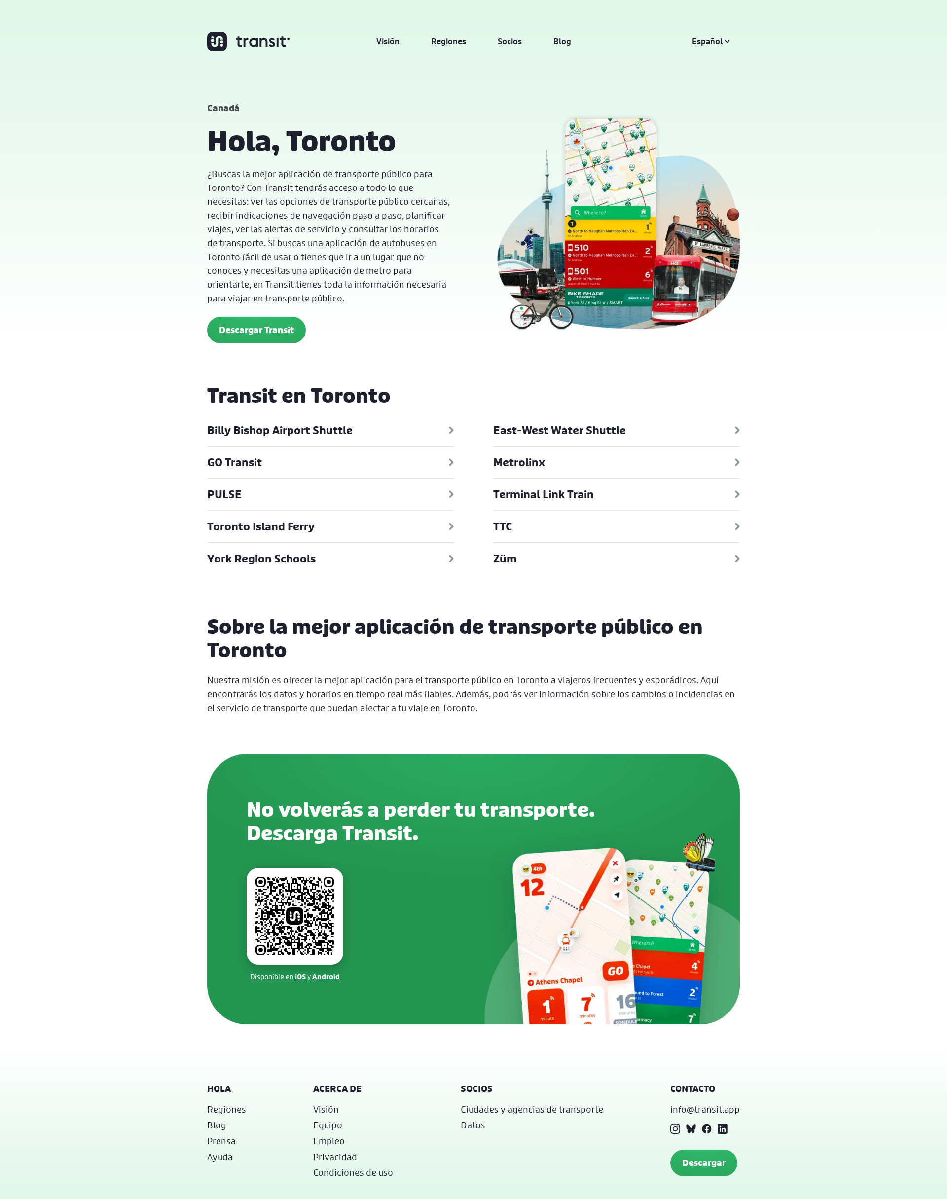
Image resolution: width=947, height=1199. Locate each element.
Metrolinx (519, 462)
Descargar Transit (256, 330)
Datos (473, 1125)
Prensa (221, 1140)
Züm (505, 558)
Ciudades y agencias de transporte (532, 1109)
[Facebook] (707, 1129)
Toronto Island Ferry (261, 526)
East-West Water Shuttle (559, 430)
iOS (300, 976)
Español (707, 41)
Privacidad (335, 1156)
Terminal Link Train (543, 494)
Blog (562, 41)
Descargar (704, 1163)
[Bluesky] (691, 1128)
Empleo (329, 1140)
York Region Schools (261, 558)
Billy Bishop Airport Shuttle (280, 430)
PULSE (224, 494)
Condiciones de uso (353, 1172)
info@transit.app (705, 1109)
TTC (502, 526)
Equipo (327, 1125)
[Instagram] (675, 1129)
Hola (219, 1089)
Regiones (448, 41)
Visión (388, 41)
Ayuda (220, 1156)
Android (326, 976)
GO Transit (234, 462)
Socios (510, 41)
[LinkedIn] (723, 1129)
